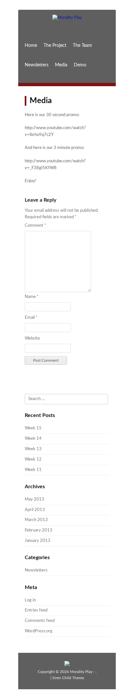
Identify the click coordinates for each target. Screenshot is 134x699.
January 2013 (37, 541)
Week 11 (33, 470)
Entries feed (36, 610)
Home (31, 45)
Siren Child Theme (68, 678)
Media (61, 65)
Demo (80, 65)
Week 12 (33, 459)
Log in (30, 600)
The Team (82, 45)
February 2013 (38, 530)
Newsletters (36, 65)
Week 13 (33, 449)
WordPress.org (38, 631)
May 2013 (34, 499)
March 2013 (36, 520)
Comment (35, 225)
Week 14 (33, 439)
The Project (55, 45)
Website (32, 338)
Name (32, 297)
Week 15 (33, 428)
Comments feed (40, 621)
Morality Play (81, 672)
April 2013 (35, 510)
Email (31, 318)
